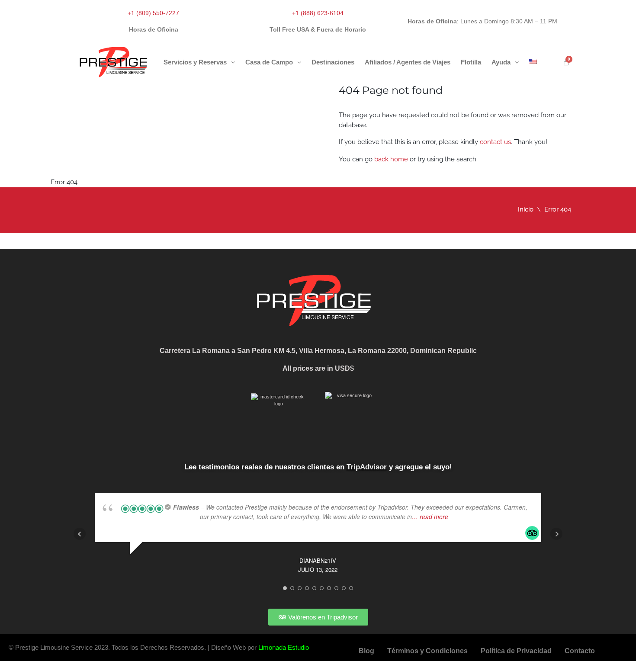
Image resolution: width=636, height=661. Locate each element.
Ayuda (501, 62)
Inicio (525, 209)
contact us (495, 142)
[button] (199, 62)
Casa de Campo (269, 62)
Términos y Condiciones (427, 651)
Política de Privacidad (516, 651)
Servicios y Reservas (195, 62)
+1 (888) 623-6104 (318, 13)
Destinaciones (333, 62)
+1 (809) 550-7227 (153, 13)
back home (391, 159)
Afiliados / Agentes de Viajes (407, 62)
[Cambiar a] (533, 61)
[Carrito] (566, 62)
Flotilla (471, 62)
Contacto (580, 651)
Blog (366, 651)
